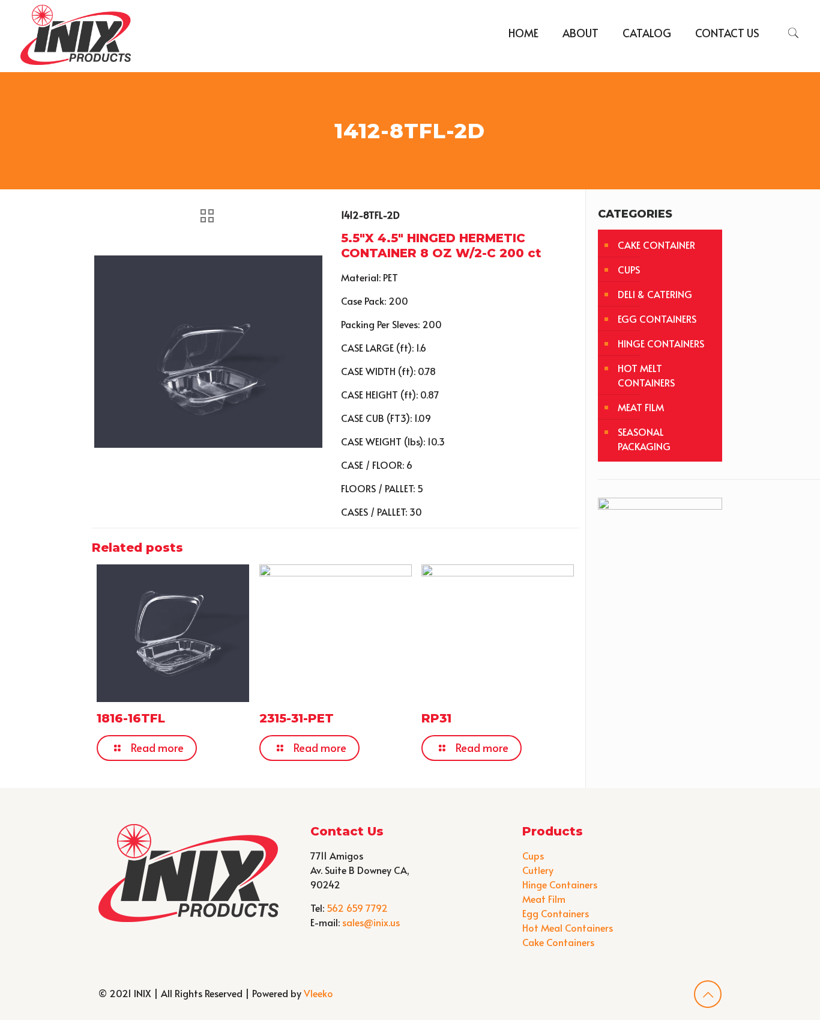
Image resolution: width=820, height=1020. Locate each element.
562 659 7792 (357, 907)
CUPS (629, 269)
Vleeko (318, 993)
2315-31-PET (296, 718)
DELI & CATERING (655, 294)
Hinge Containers (559, 884)
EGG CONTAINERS (657, 318)
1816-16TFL (131, 718)
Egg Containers (555, 913)
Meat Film (543, 898)
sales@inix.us (371, 922)
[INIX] (75, 33)
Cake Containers (558, 941)
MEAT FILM (641, 407)
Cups (533, 855)
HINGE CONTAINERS (661, 343)
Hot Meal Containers (567, 927)
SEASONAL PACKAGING (644, 439)
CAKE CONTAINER (656, 244)
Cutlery (537, 869)
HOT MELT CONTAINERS (646, 375)
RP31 (436, 718)
